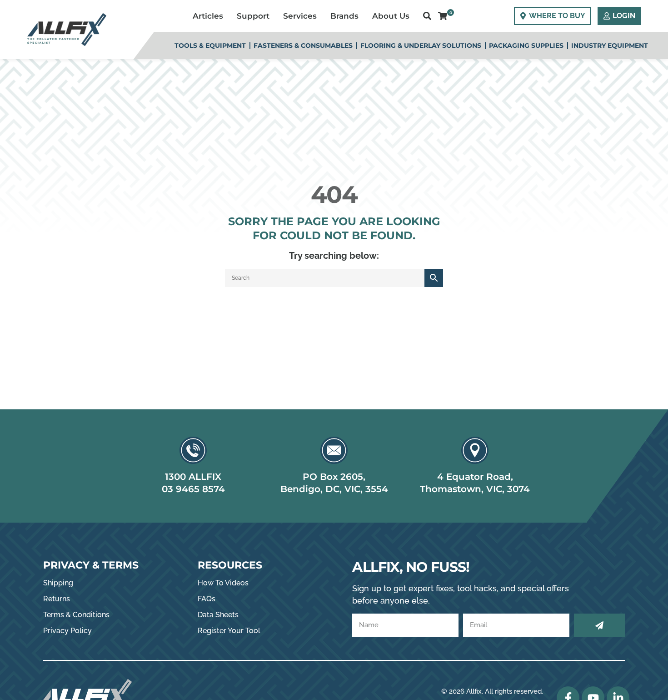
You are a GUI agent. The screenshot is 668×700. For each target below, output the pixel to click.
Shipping (58, 583)
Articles (208, 15)
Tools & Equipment (210, 45)
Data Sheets (218, 614)
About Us (390, 15)
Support (253, 15)
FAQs (206, 598)
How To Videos (223, 583)
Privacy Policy (67, 630)
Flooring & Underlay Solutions (420, 45)
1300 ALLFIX (193, 476)
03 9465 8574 (193, 488)
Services (300, 15)
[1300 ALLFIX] (193, 450)
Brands (344, 15)
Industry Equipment (609, 45)
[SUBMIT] (599, 625)
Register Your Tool (229, 630)
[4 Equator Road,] (475, 450)
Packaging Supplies (526, 45)
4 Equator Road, (475, 476)
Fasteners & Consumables (303, 45)
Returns (56, 598)
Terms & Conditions (76, 614)
